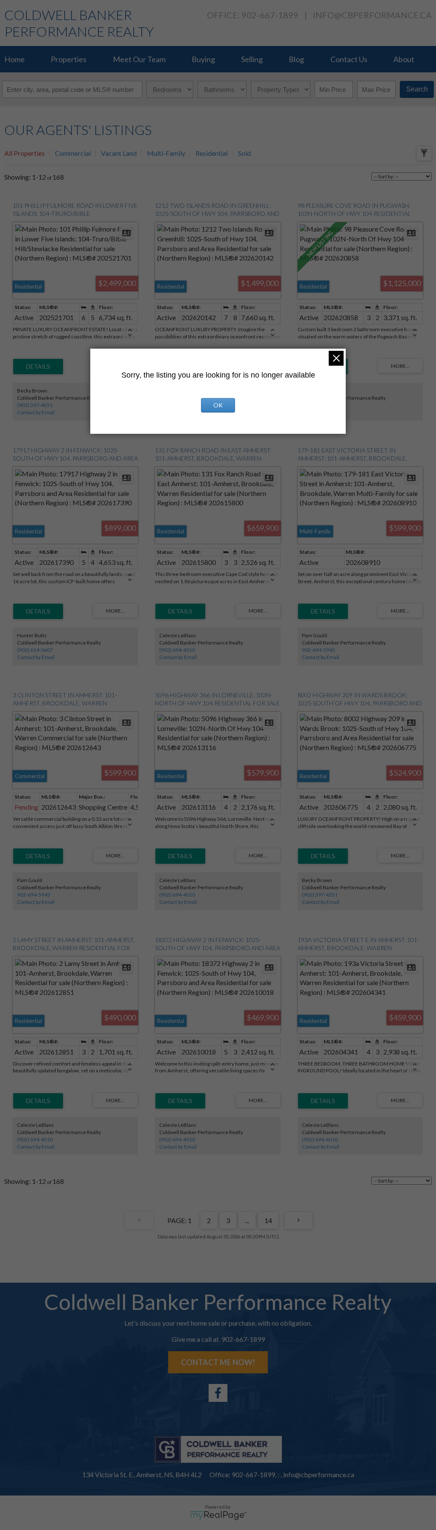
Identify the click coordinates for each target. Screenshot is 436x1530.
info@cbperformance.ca (372, 15)
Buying (203, 59)
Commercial (73, 153)
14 (268, 1220)
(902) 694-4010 (177, 650)
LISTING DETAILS (38, 366)
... (247, 1220)
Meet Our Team (139, 59)
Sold (244, 153)
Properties (68, 59)
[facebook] (218, 1393)
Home (14, 59)
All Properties (24, 153)
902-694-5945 (318, 650)
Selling (252, 59)
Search (417, 89)
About (403, 59)
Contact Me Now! (218, 1362)
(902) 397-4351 (35, 405)
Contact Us (348, 59)
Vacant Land (119, 153)
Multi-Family (166, 153)
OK (218, 405)
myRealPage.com (218, 1515)
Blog (296, 59)
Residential (211, 153)
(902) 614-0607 (35, 650)
